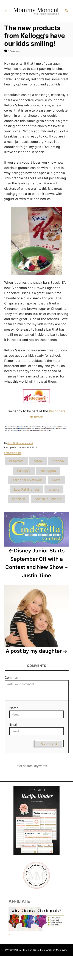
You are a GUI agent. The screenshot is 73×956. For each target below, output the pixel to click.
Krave (56, 480)
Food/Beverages (12, 452)
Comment (12, 677)
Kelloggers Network (27, 480)
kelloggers (48, 470)
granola (58, 461)
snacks (54, 489)
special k (18, 499)
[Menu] (6, 10)
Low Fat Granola (26, 489)
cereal (38, 461)
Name (13, 708)
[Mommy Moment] (36, 10)
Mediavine (62, 950)
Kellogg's (23, 470)
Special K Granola (48, 499)
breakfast (16, 461)
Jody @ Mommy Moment (20, 443)
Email (13, 724)
